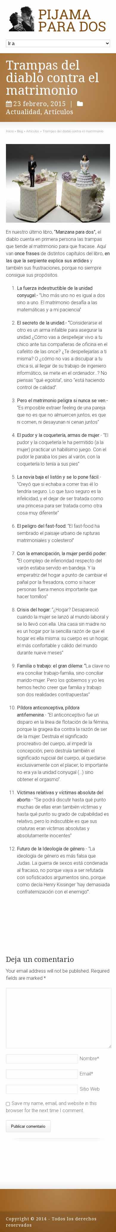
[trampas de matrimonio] (58, 183)
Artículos (58, 112)
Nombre (89, 1058)
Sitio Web (90, 1089)
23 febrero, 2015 (39, 104)
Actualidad (23, 112)
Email (86, 1074)
